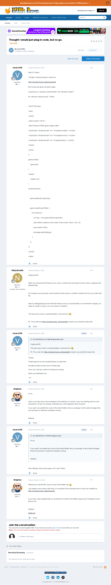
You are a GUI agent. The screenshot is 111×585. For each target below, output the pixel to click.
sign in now (56, 528)
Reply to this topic (93, 59)
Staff (15, 23)
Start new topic (73, 59)
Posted (36, 68)
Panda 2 (31, 51)
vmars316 (21, 49)
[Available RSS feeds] (105, 567)
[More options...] (91, 68)
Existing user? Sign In (86, 10)
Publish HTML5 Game (59, 17)
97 (18, 84)
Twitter (26, 17)
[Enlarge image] (70, 314)
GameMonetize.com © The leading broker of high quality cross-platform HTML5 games (54, 3)
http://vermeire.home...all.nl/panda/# (55, 322)
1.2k (18, 287)
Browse (9, 17)
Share (81, 50)
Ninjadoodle (17, 270)
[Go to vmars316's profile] (11, 50)
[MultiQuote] (29, 263)
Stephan (17, 389)
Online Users (25, 23)
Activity (18, 17)
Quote (35, 263)
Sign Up (101, 10)
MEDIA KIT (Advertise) (40, 17)
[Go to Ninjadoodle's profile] (17, 278)
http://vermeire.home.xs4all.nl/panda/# (42, 82)
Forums (7, 23)
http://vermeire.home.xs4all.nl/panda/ (41, 491)
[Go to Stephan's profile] (17, 396)
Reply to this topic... (27, 536)
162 (18, 405)
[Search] (104, 17)
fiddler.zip (31, 513)
